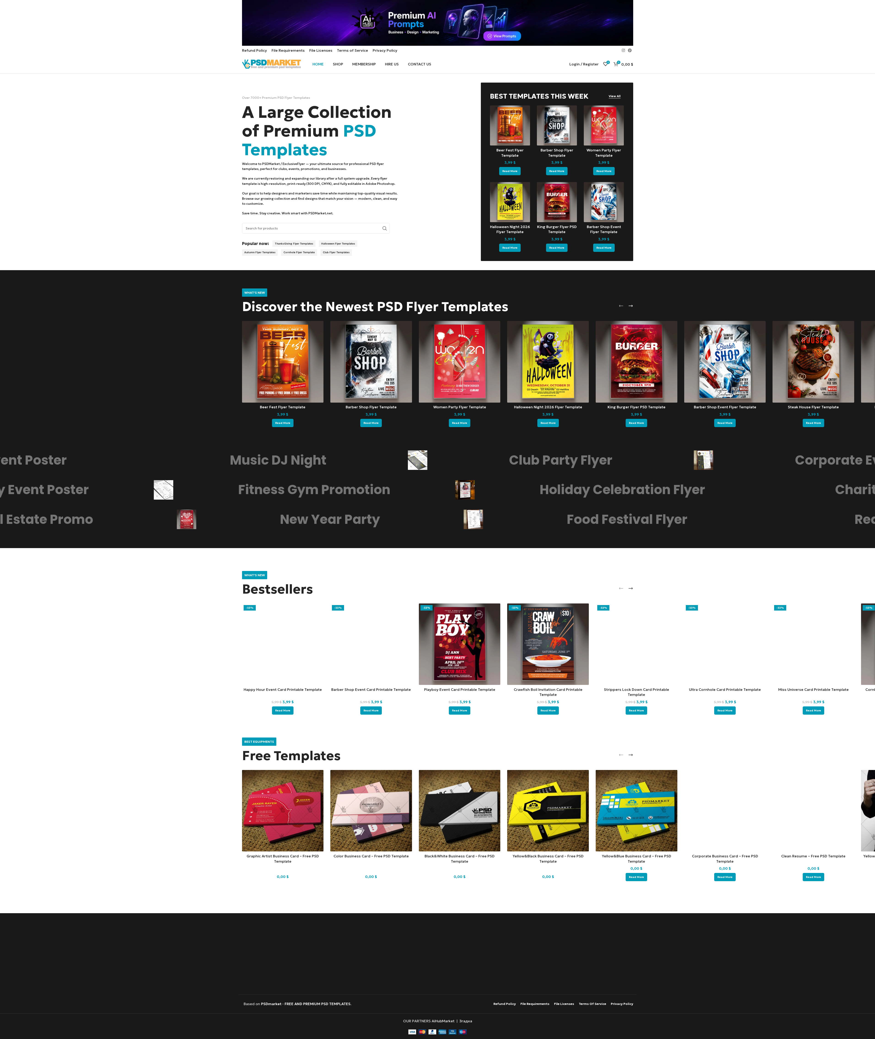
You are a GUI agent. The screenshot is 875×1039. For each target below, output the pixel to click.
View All (615, 96)
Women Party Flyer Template (459, 407)
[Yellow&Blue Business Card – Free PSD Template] (636, 811)
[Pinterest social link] (629, 50)
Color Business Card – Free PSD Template (371, 856)
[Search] (384, 228)
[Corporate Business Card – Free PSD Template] (725, 811)
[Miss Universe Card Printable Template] (813, 644)
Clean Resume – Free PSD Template (813, 856)
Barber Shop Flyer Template (371, 407)
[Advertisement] (437, 954)
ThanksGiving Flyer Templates (294, 243)
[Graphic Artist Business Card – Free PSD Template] (283, 811)
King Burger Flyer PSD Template (636, 407)
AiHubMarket (443, 1021)
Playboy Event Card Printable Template (459, 689)
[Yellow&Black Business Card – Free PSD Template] (548, 811)
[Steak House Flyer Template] (813, 362)
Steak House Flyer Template (813, 407)
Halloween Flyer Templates (338, 243)
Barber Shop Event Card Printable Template (371, 689)
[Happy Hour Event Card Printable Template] (283, 644)
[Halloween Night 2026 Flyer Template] (510, 202)
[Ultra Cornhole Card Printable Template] (725, 644)
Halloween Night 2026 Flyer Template (548, 407)
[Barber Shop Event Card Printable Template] (371, 644)
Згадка (465, 1021)
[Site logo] (271, 63)
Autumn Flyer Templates (259, 252)
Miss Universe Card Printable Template (813, 689)
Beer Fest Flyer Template (282, 407)
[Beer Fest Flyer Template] (510, 125)
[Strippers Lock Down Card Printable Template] (636, 644)
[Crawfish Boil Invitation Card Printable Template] (548, 644)
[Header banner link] (437, 23)
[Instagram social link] (623, 50)
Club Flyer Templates (336, 252)
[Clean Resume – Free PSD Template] (813, 811)
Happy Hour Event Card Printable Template (283, 689)
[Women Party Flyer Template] (604, 125)
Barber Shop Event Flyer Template (725, 407)
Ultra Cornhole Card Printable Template (725, 689)
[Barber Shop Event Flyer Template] (604, 202)
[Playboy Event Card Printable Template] (460, 644)
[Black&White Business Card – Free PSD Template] (460, 811)
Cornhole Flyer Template (299, 252)
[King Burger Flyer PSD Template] (557, 202)
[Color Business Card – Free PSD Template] (371, 811)
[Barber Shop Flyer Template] (557, 125)
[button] (621, 306)
